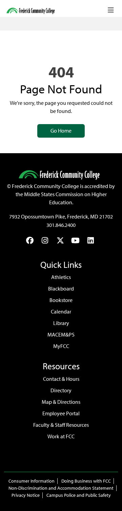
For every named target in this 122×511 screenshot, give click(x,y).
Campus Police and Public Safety (78, 495)
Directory (61, 390)
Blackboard (61, 288)
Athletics (61, 277)
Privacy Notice (26, 495)
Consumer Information (31, 481)
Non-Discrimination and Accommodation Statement (61, 488)
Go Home (61, 130)
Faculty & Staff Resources (61, 425)
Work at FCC (61, 436)
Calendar (61, 311)
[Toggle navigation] (111, 10)
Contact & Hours (61, 379)
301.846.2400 (61, 225)
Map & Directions (61, 402)
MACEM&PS (61, 334)
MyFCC (61, 346)
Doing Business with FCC (86, 481)
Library (61, 323)
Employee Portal (61, 413)
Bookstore (61, 300)
